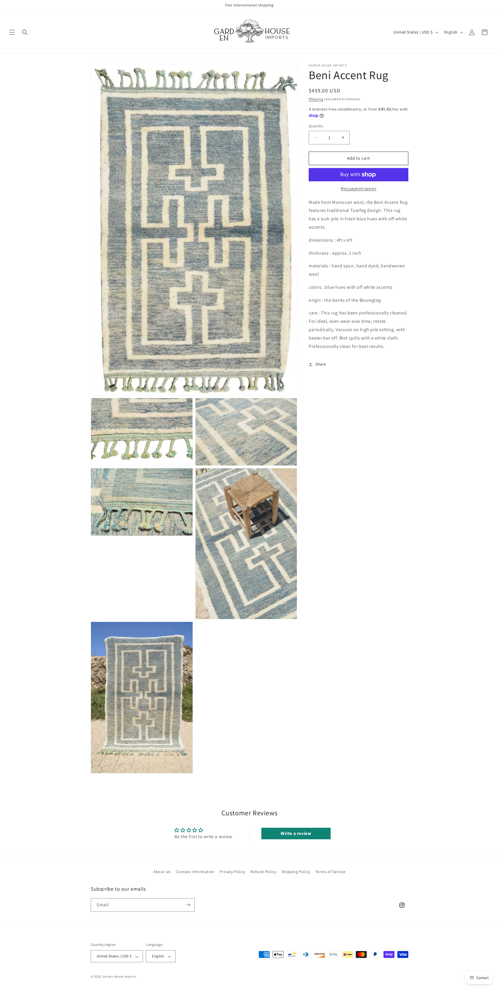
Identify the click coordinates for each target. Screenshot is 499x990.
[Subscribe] (188, 904)
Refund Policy (263, 871)
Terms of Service (330, 871)
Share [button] (320, 364)
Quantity (316, 126)
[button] (12, 32)
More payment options (358, 188)
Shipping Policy (296, 871)
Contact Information (195, 871)
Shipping (316, 99)
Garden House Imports (120, 977)
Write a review (296, 833)
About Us (162, 871)
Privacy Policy (232, 871)
